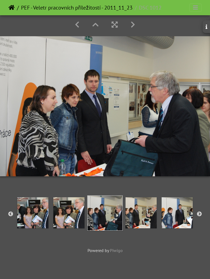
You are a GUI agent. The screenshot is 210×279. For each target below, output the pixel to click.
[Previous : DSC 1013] (77, 24)
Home (11, 8)
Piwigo (116, 250)
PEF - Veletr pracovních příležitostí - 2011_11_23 (77, 7)
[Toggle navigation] (195, 8)
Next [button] (199, 214)
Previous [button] (10, 214)
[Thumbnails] (95, 24)
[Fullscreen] (114, 24)
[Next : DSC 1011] (133, 24)
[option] (33, 212)
